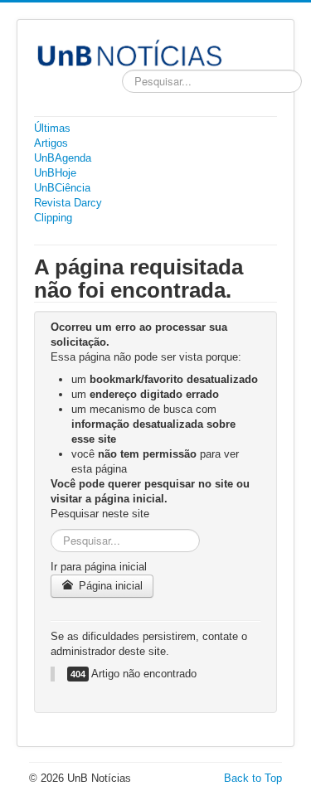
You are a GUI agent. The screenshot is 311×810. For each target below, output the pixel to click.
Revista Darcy (68, 202)
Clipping (53, 217)
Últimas (52, 128)
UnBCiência (62, 188)
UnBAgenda (62, 158)
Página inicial (109, 586)
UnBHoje (55, 173)
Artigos (51, 143)
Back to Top (253, 778)
